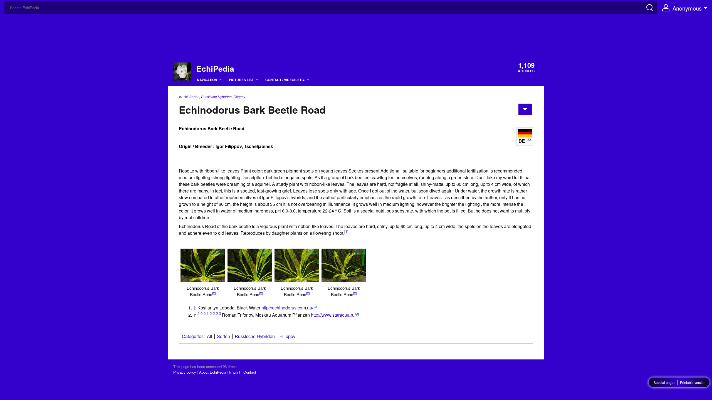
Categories (193, 336)
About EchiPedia (212, 372)
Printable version (693, 382)
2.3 (218, 313)
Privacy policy (184, 372)
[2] (214, 293)
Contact (249, 372)
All (186, 96)
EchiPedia (215, 68)
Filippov (239, 96)
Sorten (194, 96)
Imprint (234, 372)
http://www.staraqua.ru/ (333, 315)
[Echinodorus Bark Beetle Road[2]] (203, 265)
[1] (346, 231)
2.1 (206, 313)
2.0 (199, 313)
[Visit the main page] (182, 71)
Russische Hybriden (216, 96)
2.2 (212, 313)
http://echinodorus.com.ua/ (287, 307)
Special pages (664, 382)
